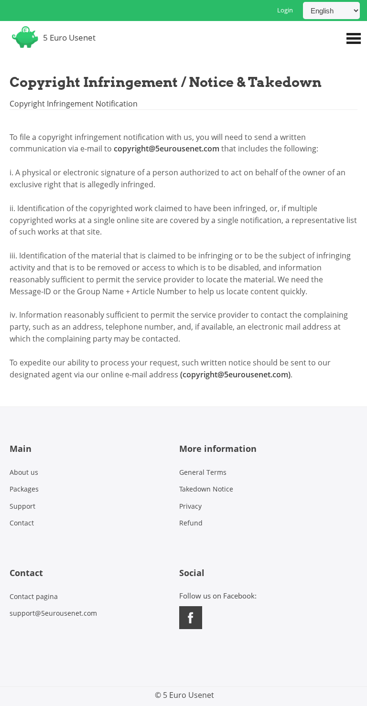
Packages (24, 488)
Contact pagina (34, 596)
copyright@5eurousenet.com (166, 148)
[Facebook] (191, 626)
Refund (191, 522)
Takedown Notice (206, 488)
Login (285, 10)
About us (24, 472)
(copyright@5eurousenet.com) (235, 374)
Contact (22, 522)
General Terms (203, 472)
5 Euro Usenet (69, 37)
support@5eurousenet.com (53, 613)
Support (22, 506)
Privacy (190, 506)
